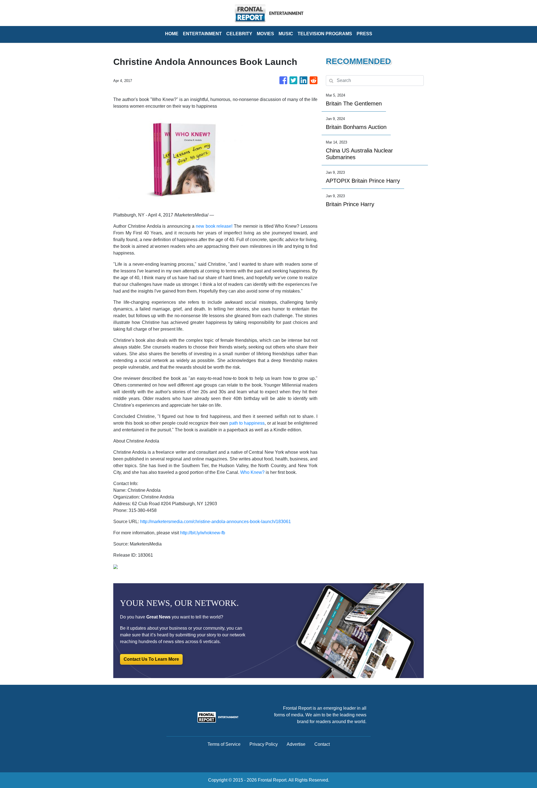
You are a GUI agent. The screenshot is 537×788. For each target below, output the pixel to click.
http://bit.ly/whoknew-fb (202, 532)
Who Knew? (252, 472)
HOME (171, 33)
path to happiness (247, 423)
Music (286, 33)
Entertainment (202, 33)
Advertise (296, 744)
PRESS (364, 33)
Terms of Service (224, 744)
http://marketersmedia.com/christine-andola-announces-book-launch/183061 (215, 521)
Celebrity (239, 33)
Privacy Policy (263, 744)
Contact (322, 744)
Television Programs (325, 33)
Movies (265, 33)
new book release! (214, 226)
